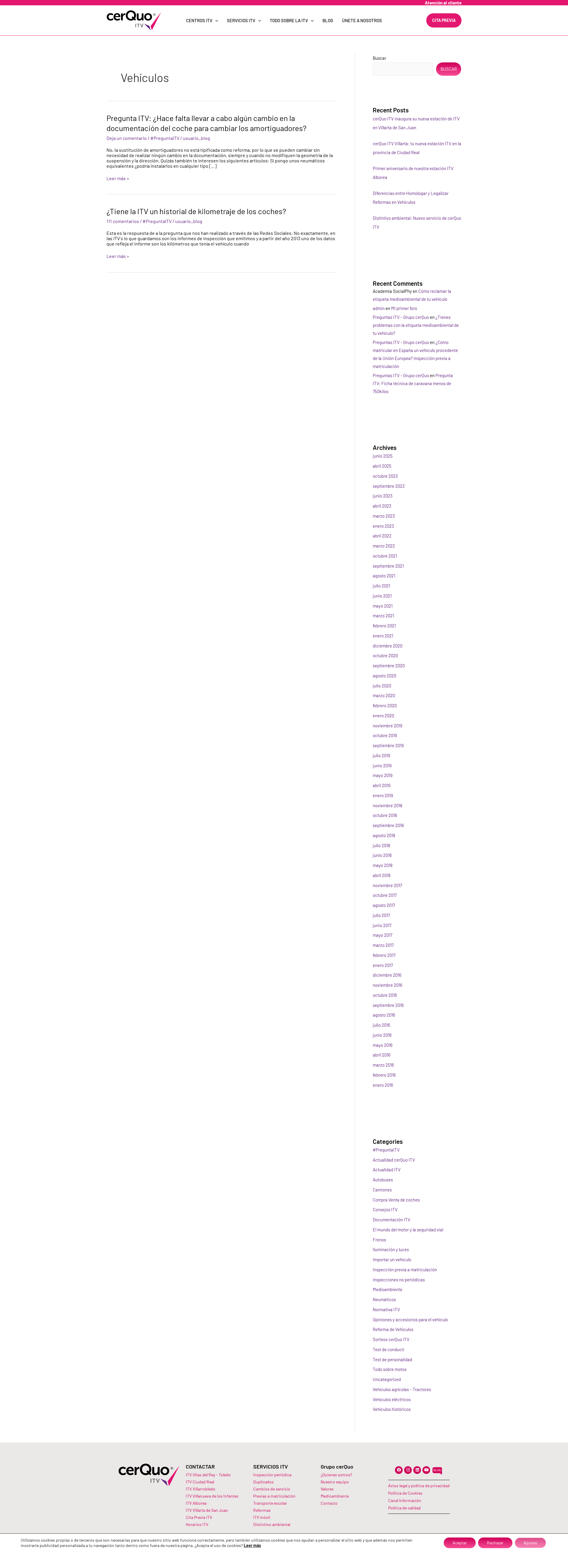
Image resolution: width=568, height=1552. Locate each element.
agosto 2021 (384, 575)
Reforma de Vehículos (393, 1329)
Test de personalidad (392, 1359)
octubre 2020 (385, 655)
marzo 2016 (383, 1064)
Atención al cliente (443, 2)
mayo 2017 (382, 935)
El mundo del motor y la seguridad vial (408, 1229)
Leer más (252, 1545)
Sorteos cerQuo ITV (391, 1339)
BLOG (327, 20)
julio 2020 (382, 685)
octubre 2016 (385, 995)
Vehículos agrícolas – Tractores (402, 1389)
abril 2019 (381, 785)
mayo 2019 (383, 775)
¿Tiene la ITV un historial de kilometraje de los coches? (196, 211)
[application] (215, 20)
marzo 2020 (384, 695)
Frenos (379, 1239)
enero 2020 (383, 715)
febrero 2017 (384, 955)
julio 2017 (381, 915)
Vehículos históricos (392, 1409)
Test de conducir (388, 1349)
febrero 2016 (384, 1075)
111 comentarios (122, 221)
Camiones (382, 1189)
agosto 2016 (384, 1015)
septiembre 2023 (389, 486)
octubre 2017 (385, 895)
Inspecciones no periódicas (399, 1279)
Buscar (379, 58)
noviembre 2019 (387, 725)
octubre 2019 (385, 735)
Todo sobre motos (389, 1369)
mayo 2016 (383, 1045)
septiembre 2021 (388, 566)
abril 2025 (382, 466)
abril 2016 (381, 1054)
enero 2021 (383, 635)
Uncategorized (387, 1379)
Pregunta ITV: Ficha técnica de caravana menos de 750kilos (413, 383)
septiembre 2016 (388, 1005)
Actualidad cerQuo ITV (394, 1159)
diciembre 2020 (387, 645)
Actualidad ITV (387, 1169)
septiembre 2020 (389, 665)
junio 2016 (382, 1035)
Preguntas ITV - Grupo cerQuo (401, 317)
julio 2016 (381, 1025)
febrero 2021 (384, 625)
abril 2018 (381, 875)
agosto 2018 (384, 835)
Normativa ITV (386, 1309)
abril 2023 (382, 505)
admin (379, 308)
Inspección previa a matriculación (405, 1269)
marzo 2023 (384, 516)
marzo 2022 (384, 545)
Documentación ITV (391, 1219)
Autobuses (383, 1179)
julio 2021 (381, 585)
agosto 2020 (384, 675)
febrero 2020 (385, 705)
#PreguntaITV (164, 138)
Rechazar (495, 1542)
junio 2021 (382, 595)
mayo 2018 (383, 865)
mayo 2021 (383, 605)
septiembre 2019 (388, 745)
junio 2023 (383, 495)
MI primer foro (404, 308)
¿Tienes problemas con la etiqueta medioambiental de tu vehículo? (416, 325)
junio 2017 (382, 925)
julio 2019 (381, 755)
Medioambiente (387, 1289)
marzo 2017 (383, 945)
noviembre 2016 (387, 985)
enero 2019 (383, 795)
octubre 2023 (385, 476)
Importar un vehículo (392, 1259)
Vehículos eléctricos (392, 1399)
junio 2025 (383, 455)
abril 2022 (382, 535)
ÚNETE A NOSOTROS (362, 20)
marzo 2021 (383, 615)
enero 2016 (383, 1085)
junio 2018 (382, 855)
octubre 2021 (385, 555)
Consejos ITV (385, 1209)
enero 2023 (383, 526)
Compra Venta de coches (396, 1199)
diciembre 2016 (387, 975)
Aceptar (460, 1542)
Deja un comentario (126, 138)
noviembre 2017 (387, 885)
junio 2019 (382, 765)
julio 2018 (381, 845)
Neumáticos (384, 1299)
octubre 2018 (385, 815)
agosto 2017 (384, 905)
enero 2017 (383, 965)
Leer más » (117, 178)
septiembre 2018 (388, 825)
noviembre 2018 (387, 805)
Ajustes (530, 1542)
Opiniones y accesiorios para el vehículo (410, 1319)
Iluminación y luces (391, 1249)
